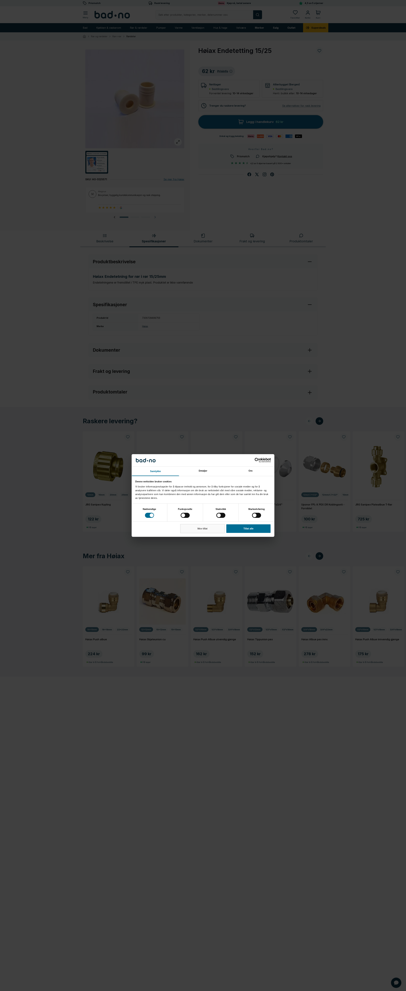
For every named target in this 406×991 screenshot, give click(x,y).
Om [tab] (250, 470)
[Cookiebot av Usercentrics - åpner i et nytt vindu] (257, 460)
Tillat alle (248, 528)
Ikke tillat (202, 528)
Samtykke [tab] (155, 471)
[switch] (185, 515)
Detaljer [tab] (203, 470)
